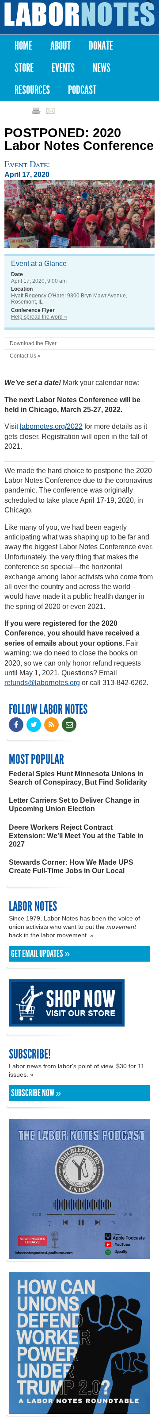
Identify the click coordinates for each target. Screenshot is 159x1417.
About (60, 46)
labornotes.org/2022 (51, 426)
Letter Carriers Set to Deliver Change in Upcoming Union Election (74, 804)
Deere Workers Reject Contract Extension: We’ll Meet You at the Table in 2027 (76, 836)
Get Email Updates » (40, 953)
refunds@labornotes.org (42, 682)
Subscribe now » (36, 1093)
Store (24, 68)
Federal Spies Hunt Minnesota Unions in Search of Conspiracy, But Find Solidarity (78, 778)
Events (63, 68)
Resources (32, 90)
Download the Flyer (33, 343)
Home (23, 46)
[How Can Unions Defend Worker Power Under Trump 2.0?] (79, 1409)
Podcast (82, 90)
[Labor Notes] (79, 14)
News (101, 68)
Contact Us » (25, 356)
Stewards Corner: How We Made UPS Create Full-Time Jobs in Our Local (71, 866)
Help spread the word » (39, 317)
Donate (101, 46)
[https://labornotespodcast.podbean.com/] (79, 1254)
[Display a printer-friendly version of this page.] (36, 110)
